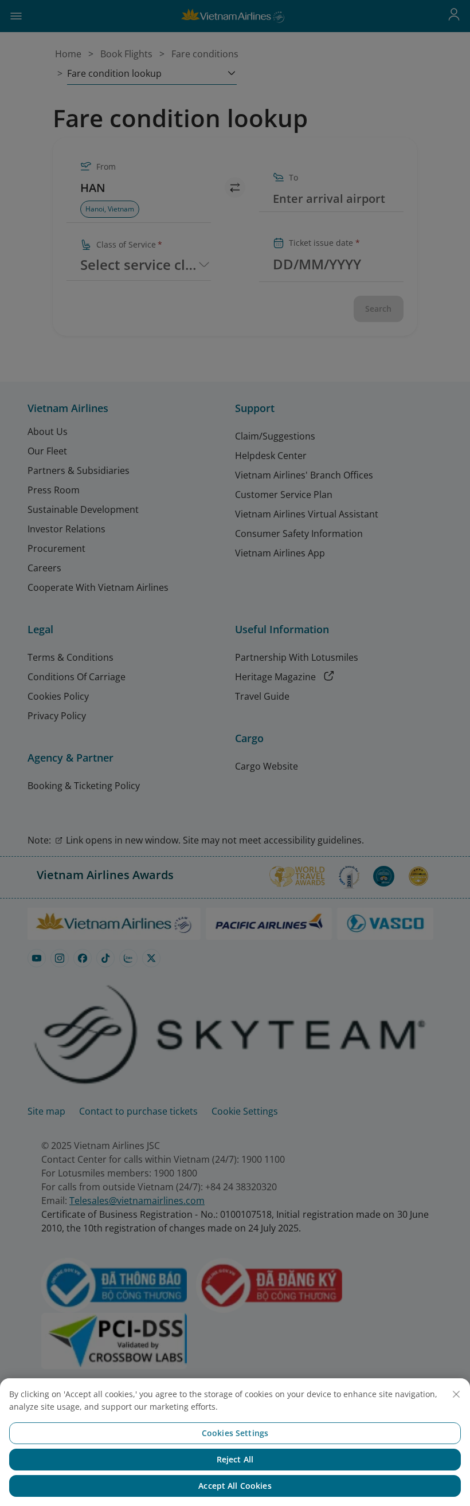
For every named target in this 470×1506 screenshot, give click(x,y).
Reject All (235, 1459)
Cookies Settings (235, 1432)
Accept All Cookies (235, 1485)
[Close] (456, 1394)
